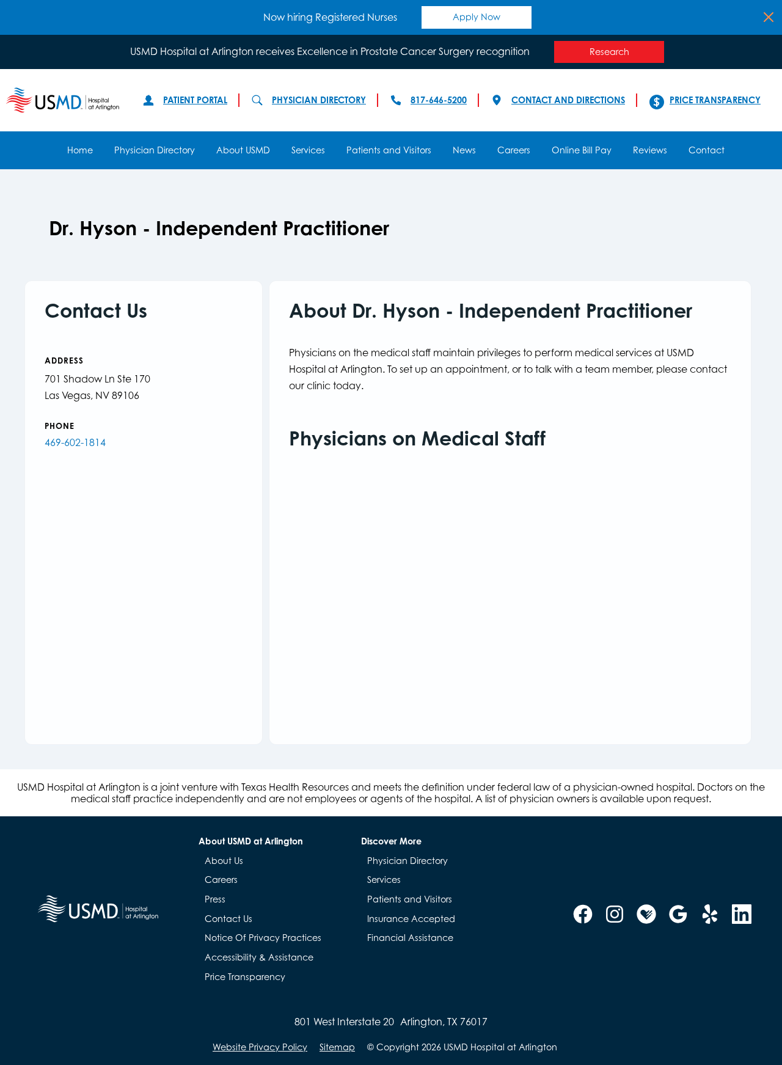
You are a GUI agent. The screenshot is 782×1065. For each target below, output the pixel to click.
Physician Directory (319, 100)
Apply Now (476, 17)
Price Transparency (715, 100)
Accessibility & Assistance (259, 957)
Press (215, 899)
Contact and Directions (568, 100)
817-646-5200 (439, 100)
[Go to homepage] (62, 100)
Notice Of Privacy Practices (263, 937)
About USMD (243, 150)
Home (80, 150)
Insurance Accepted (411, 918)
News (464, 150)
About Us (224, 860)
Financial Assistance (410, 937)
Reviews (650, 150)
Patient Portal (195, 100)
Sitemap (337, 1047)
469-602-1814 (75, 442)
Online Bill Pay (582, 150)
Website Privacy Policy (260, 1047)
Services (308, 150)
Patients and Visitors (388, 150)
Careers (513, 150)
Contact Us (228, 918)
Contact (707, 150)
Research (609, 51)
